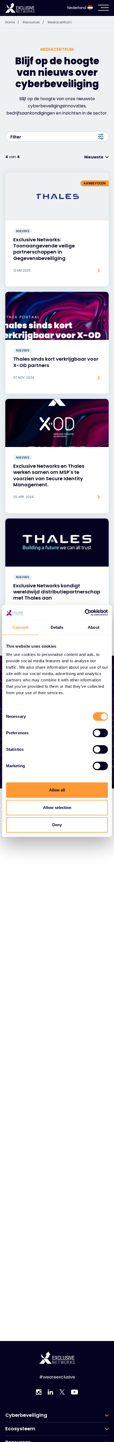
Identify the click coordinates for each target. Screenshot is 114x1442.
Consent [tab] (20, 627)
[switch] (100, 733)
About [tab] (93, 627)
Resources (33, 22)
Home (12, 22)
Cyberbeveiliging (26, 1415)
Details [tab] (57, 627)
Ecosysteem (20, 1428)
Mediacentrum (60, 22)
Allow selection (57, 807)
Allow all (57, 790)
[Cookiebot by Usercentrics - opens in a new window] (85, 612)
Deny (57, 825)
